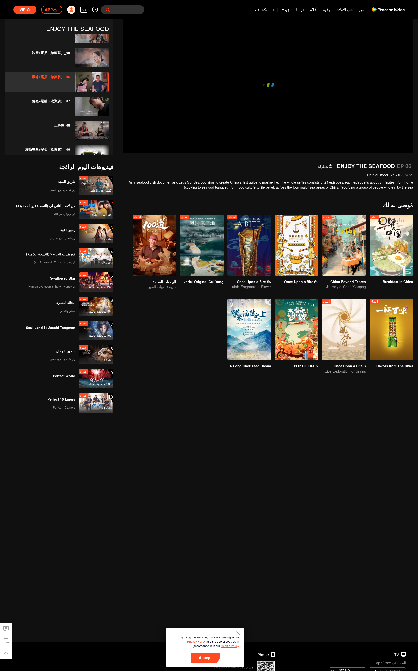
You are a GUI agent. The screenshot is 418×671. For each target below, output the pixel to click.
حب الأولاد (345, 9)
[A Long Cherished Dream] (249, 329)
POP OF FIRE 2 (306, 366)
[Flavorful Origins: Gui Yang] (202, 245)
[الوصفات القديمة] (154, 245)
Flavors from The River (394, 366)
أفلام (313, 9)
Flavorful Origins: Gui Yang (201, 281)
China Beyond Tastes (348, 281)
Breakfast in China (398, 281)
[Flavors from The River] (391, 329)
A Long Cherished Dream (250, 366)
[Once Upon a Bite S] (344, 329)
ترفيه (327, 9)
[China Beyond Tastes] (344, 245)
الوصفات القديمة (164, 281)
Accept (205, 657)
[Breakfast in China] (391, 245)
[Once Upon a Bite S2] (296, 245)
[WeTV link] (388, 10)
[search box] (108, 10)
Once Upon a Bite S (350, 366)
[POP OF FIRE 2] (296, 329)
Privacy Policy (196, 641)
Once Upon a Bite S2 (301, 281)
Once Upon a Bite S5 (254, 281)
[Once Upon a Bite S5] (249, 245)
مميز (362, 9)
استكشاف (263, 9)
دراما (300, 9)
